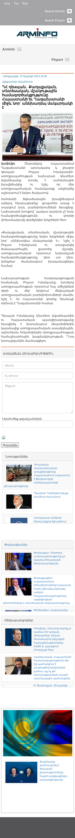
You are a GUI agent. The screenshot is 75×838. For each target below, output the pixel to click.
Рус (16, 3)
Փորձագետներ (16, 544)
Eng (25, 3)
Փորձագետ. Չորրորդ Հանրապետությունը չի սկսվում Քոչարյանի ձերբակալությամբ (49, 558)
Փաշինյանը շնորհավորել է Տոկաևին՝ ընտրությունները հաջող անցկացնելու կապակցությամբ (54, 770)
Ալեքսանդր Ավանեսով (17, 81)
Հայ (7, 3)
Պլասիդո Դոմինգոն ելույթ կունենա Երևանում (51, 494)
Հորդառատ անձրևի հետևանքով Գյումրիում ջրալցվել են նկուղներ (50, 521)
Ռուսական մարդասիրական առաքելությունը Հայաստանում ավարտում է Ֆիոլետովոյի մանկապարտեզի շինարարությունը (37, 475)
